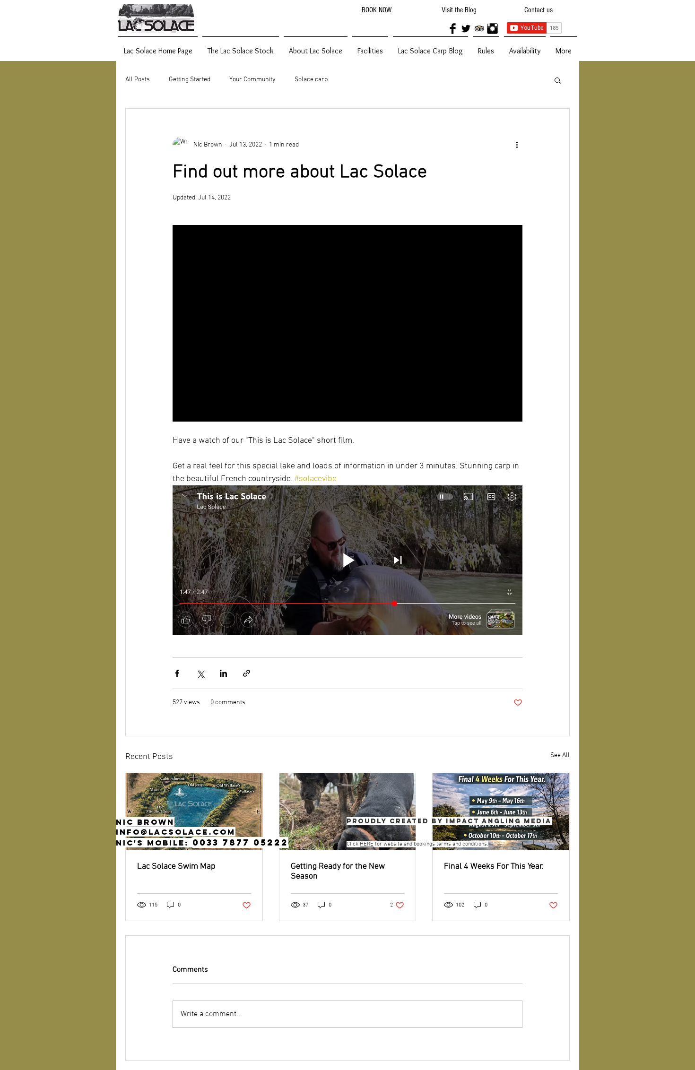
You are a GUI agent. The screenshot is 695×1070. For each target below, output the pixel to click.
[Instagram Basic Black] (492, 28)
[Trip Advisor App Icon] (479, 28)
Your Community (252, 80)
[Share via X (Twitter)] (200, 673)
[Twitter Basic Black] (465, 28)
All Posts (137, 80)
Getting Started (189, 80)
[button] (557, 80)
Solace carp (311, 80)
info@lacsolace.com (175, 832)
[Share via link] (246, 673)
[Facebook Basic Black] (452, 28)
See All (560, 755)
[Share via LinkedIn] (223, 673)
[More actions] (516, 144)
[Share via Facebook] (177, 673)
